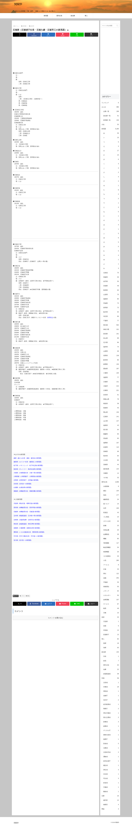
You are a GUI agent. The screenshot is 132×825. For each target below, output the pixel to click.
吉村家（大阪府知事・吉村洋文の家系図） (27, 520)
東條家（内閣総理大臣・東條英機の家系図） (28, 491)
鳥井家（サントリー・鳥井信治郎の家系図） (28, 469)
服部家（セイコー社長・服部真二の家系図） (28, 462)
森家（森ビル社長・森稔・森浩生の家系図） (28, 458)
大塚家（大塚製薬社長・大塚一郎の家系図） (28, 473)
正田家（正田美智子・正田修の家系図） (27, 480)
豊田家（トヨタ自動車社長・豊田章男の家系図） (29, 532)
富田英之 (50, 317)
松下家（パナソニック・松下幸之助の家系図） (29, 465)
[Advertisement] (55, 54)
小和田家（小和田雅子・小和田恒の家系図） (28, 476)
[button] (91, 35)
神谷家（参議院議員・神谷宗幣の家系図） (27, 524)
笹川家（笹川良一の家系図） (23, 540)
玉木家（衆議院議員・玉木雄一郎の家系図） (28, 515)
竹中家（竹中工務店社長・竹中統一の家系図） (29, 536)
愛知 (28, 596)
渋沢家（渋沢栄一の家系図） (23, 484)
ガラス (23, 596)
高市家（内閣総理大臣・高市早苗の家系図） (28, 507)
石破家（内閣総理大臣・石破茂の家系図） (27, 511)
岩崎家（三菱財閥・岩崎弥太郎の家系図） (27, 528)
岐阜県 (16, 596)
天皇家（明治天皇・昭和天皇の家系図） (27, 503)
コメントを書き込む (55, 618)
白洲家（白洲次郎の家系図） (23, 487)
